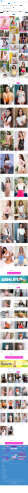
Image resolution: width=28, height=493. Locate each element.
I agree (13, 14)
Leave (24, 14)
